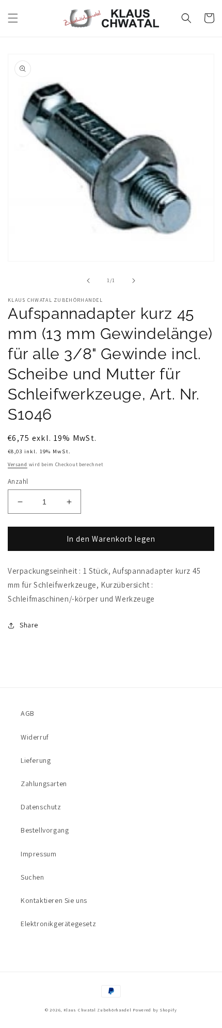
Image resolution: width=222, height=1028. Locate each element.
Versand (17, 464)
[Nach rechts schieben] (133, 280)
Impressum (38, 853)
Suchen (32, 877)
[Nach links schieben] (88, 280)
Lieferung (36, 760)
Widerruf (35, 737)
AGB (28, 713)
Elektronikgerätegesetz (58, 923)
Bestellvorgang (45, 830)
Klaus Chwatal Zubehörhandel (98, 1009)
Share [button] (29, 625)
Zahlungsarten (44, 783)
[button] (13, 18)
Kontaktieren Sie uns (54, 900)
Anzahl (18, 481)
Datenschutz (41, 806)
